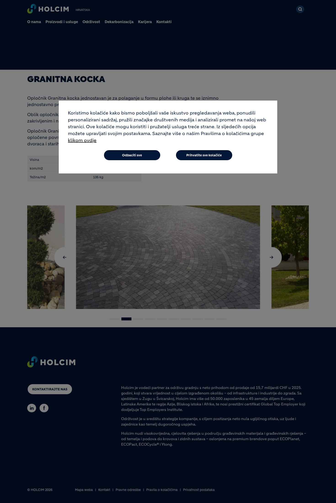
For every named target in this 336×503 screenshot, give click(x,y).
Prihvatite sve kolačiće (204, 155)
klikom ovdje (82, 140)
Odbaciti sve (132, 155)
